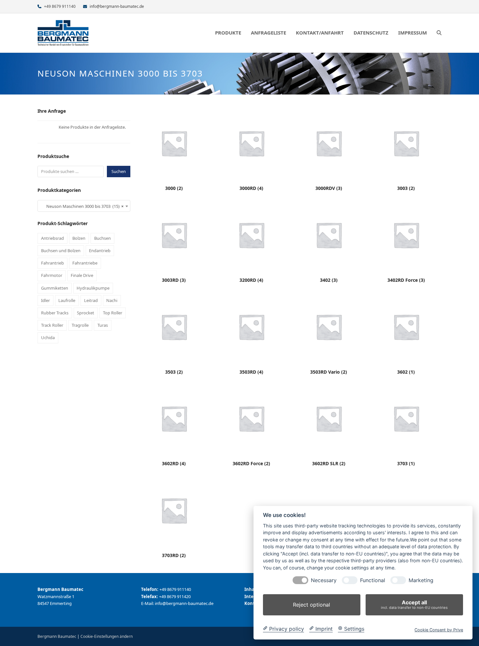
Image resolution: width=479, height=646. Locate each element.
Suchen (118, 171)
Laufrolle (66, 300)
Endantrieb (99, 250)
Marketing (421, 580)
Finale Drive (82, 275)
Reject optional (311, 604)
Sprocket (85, 313)
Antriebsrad (52, 238)
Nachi (111, 300)
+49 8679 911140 (60, 6)
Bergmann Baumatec (56, 636)
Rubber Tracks (54, 313)
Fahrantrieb (52, 263)
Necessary (324, 580)
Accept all (414, 604)
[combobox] (83, 206)
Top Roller (112, 313)
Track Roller (52, 325)
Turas (102, 325)
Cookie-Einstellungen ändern (106, 636)
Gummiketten (54, 288)
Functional (372, 580)
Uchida (48, 337)
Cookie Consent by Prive (438, 629)
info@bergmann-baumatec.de (117, 6)
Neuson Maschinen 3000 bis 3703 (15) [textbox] (81, 206)
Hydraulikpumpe (93, 288)
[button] (439, 33)
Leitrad (91, 300)
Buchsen (102, 238)
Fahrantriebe (84, 263)
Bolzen (78, 238)
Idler (45, 300)
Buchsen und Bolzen (60, 250)
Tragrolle (80, 325)
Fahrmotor (51, 275)
